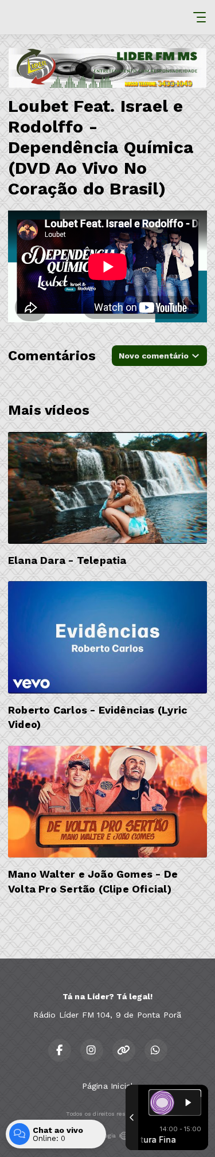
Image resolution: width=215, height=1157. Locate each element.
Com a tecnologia (92, 1135)
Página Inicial (108, 1085)
